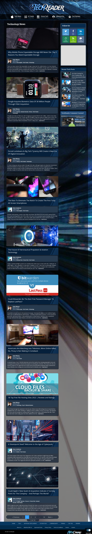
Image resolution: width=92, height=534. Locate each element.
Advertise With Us (28, 527)
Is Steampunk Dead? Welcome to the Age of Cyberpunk (30, 444)
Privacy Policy (48, 527)
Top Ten (70, 523)
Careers (67, 527)
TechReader (11, 531)
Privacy (30, 111)
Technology (31, 62)
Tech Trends (25, 62)
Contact (73, 527)
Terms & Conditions (58, 527)
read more (42, 71)
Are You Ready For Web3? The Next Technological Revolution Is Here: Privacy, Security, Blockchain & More (79, 91)
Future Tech (44, 16)
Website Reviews (29, 405)
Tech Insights (19, 62)
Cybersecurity (60, 16)
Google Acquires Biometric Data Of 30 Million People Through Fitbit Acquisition (29, 103)
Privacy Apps (19, 309)
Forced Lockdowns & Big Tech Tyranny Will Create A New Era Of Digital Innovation (32, 153)
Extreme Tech (19, 260)
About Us (19, 527)
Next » (50, 517)
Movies (18, 452)
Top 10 (23, 405)
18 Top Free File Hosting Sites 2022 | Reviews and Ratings (31, 397)
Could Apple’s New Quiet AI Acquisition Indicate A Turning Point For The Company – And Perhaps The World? (31, 492)
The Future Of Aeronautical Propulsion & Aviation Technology (28, 251)
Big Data (18, 111)
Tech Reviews (76, 16)
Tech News (17, 16)
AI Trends (31, 16)
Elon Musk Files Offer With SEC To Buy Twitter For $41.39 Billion (78, 82)
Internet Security (24, 111)
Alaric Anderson (17, 208)
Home (13, 523)
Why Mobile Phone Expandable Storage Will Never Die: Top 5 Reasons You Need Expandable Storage (32, 54)
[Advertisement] (73, 55)
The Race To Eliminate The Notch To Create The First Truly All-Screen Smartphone (31, 202)
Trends (63, 523)
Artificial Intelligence (30, 523)
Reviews (78, 523)
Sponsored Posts (38, 527)
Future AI (27, 501)
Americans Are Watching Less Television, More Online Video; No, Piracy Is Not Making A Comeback (32, 350)
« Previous (15, 517)
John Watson (16, 59)
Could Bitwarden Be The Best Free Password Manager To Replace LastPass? (31, 300)
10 (44, 517)
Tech (19, 523)
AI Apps (18, 501)
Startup (18, 161)
